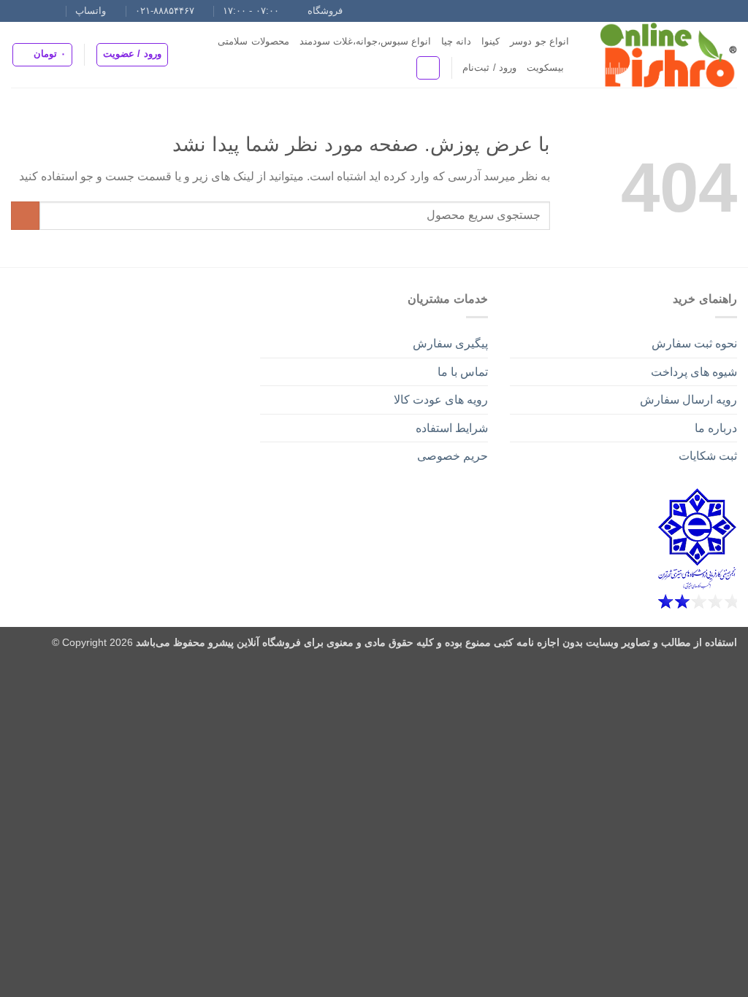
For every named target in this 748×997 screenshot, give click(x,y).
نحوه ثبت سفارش (694, 343)
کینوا (490, 41)
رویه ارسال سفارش (688, 399)
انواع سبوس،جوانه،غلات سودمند (365, 41)
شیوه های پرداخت (694, 372)
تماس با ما (463, 372)
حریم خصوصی (452, 456)
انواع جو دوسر (539, 41)
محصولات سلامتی (253, 41)
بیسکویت (545, 67)
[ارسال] (25, 215)
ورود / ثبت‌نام (489, 67)
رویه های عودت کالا (441, 399)
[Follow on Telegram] (18, 11)
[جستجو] (428, 68)
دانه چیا (456, 41)
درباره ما (716, 428)
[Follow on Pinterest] (46, 11)
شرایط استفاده (452, 428)
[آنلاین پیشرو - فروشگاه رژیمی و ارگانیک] (664, 55)
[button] (132, 54)
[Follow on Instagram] (60, 11)
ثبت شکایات (708, 456)
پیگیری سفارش (450, 343)
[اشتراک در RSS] (32, 11)
